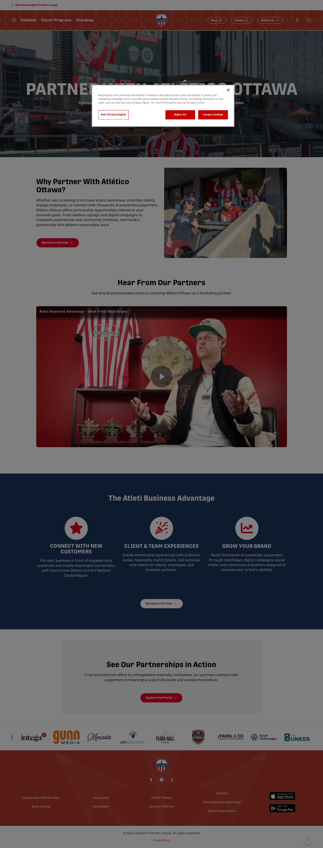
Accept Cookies (213, 114)
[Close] (228, 90)
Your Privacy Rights (113, 114)
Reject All (180, 114)
